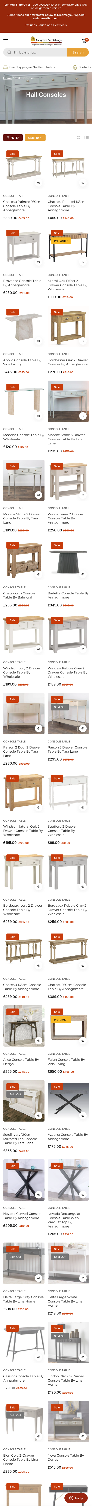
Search (78, 52)
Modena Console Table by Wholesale (23, 437)
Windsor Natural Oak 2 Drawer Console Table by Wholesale (23, 830)
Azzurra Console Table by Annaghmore (68, 1137)
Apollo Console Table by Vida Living (22, 362)
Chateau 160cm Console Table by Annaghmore (67, 987)
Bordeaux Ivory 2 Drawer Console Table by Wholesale (22, 909)
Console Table (14, 195)
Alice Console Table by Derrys (21, 1062)
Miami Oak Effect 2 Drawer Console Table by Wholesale (67, 285)
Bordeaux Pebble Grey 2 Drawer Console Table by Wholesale (67, 909)
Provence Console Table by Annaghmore (22, 283)
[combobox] (46, 52)
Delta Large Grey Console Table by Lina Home (23, 1299)
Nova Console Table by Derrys (66, 1457)
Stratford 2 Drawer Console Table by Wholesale (62, 830)
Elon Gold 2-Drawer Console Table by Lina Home (20, 1459)
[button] (38, 183)
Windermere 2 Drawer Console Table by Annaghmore (65, 518)
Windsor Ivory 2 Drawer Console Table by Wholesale (21, 672)
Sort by (34, 137)
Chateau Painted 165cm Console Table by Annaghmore (67, 206)
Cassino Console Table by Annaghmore (23, 1378)
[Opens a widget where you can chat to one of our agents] (76, 1498)
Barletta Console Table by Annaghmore (68, 595)
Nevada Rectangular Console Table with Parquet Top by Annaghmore (64, 1220)
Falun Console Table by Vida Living (66, 1062)
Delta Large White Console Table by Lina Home (65, 1301)
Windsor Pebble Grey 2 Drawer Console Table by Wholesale (67, 672)
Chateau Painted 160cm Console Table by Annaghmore (22, 206)
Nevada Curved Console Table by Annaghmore (22, 1216)
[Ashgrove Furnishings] (46, 41)
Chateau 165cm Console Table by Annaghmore (22, 987)
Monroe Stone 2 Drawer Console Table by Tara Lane (22, 518)
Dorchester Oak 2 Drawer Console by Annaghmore (68, 362)
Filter (15, 137)
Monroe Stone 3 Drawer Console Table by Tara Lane (66, 439)
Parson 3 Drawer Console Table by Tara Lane (67, 749)
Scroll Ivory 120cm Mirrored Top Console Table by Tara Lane (20, 1139)
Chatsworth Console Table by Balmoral (19, 595)
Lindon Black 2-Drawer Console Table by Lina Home (66, 1380)
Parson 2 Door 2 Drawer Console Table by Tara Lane (22, 751)
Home (7, 78)
